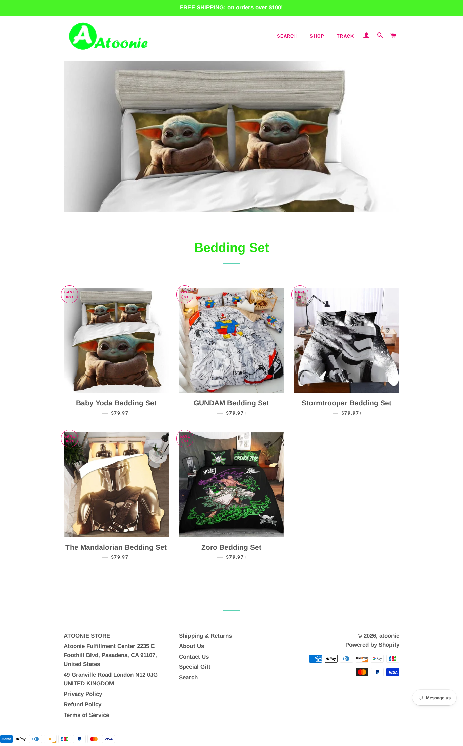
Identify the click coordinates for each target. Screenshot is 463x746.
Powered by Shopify (372, 645)
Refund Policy (82, 704)
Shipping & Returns (205, 636)
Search (287, 36)
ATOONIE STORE (87, 636)
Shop (317, 36)
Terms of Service (86, 715)
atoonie (389, 636)
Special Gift (194, 667)
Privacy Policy (83, 694)
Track (345, 36)
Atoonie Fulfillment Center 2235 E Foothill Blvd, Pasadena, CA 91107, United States (110, 655)
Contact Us (194, 657)
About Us (191, 646)
